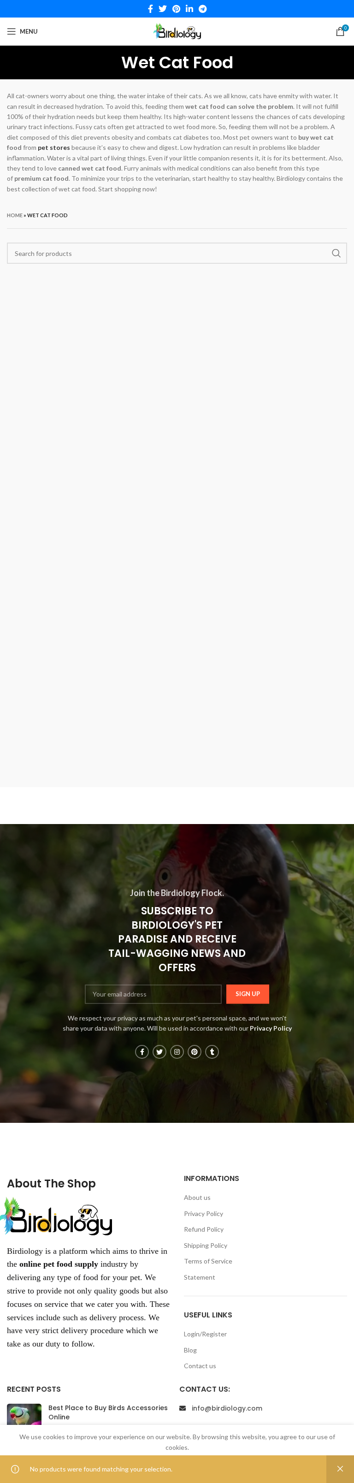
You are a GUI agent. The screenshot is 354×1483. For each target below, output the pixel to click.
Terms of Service (208, 1261)
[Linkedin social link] (189, 9)
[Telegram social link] (202, 9)
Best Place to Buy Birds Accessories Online (108, 1412)
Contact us (200, 1366)
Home (15, 215)
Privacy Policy (203, 1213)
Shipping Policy (205, 1245)
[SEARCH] (336, 253)
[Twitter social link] (163, 9)
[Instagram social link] (177, 1052)
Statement (199, 1277)
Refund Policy (204, 1229)
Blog (190, 1350)
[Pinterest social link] (176, 9)
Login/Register (205, 1334)
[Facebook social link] (150, 9)
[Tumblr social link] (212, 1052)
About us (197, 1197)
